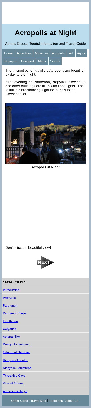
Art (71, 53)
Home (8, 53)
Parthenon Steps (14, 313)
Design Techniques (16, 344)
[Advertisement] (45, 13)
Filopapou (10, 61)
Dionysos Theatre (15, 360)
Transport (27, 61)
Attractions (24, 53)
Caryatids (9, 329)
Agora (81, 53)
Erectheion (10, 321)
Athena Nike (11, 336)
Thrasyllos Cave (14, 375)
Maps (42, 61)
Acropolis (58, 53)
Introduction (11, 290)
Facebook (56, 400)
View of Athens (13, 383)
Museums (42, 53)
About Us (71, 400)
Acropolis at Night (15, 391)
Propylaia (9, 297)
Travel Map (38, 400)
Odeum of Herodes (16, 352)
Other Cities (19, 400)
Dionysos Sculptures (17, 368)
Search (55, 61)
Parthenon (10, 305)
